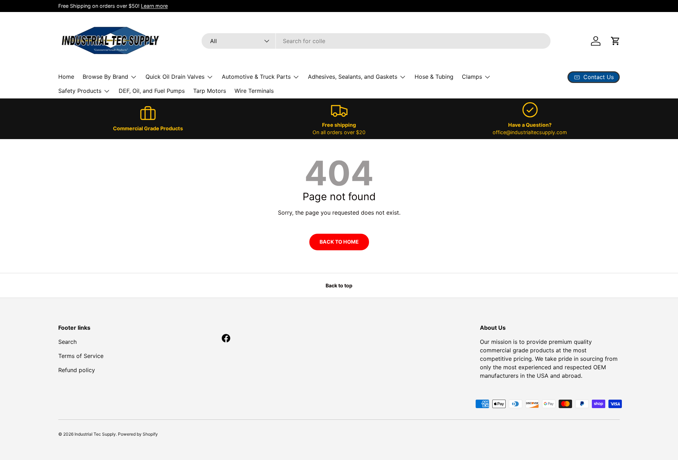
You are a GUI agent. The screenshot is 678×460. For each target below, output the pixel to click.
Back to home (339, 242)
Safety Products (79, 90)
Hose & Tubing (434, 76)
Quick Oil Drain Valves (174, 76)
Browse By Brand (105, 76)
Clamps (472, 76)
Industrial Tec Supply (95, 434)
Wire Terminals (254, 90)
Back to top (339, 285)
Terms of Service (80, 355)
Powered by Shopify (138, 434)
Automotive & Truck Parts (256, 76)
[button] (615, 41)
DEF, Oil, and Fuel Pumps (152, 90)
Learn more (154, 6)
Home (66, 76)
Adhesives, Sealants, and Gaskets (352, 76)
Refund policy (76, 370)
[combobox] (376, 41)
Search (67, 341)
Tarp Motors (209, 90)
